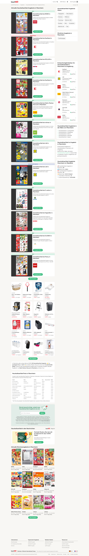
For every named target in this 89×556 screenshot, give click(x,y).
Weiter (42, 413)
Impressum (53, 554)
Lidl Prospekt (47, 545)
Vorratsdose (71, 23)
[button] (33, 22)
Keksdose (60, 16)
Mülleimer (67, 16)
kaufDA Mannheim (15, 4)
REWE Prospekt (31, 545)
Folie (67, 26)
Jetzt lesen (38, 442)
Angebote (22, 4)
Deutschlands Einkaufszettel (68, 542)
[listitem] (16, 291)
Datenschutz (59, 554)
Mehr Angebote (33, 358)
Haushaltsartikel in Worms (65, 133)
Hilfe (49, 554)
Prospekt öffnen (38, 31)
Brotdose (60, 23)
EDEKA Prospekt (31, 542)
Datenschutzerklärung (45, 420)
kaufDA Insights (65, 543)
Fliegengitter (61, 13)
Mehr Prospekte (33, 278)
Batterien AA (61, 26)
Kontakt (64, 554)
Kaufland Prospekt (32, 543)
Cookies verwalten (74, 554)
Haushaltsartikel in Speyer (65, 137)
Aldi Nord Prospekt (49, 542)
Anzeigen (74, 4)
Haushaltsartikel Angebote (63, 152)
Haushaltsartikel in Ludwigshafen (66, 130)
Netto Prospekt (48, 543)
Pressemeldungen (65, 547)
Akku (66, 23)
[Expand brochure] (21, 23)
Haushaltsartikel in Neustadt (65, 135)
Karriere (12, 545)
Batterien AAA (68, 20)
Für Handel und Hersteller (16, 543)
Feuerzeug (60, 20)
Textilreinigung (61, 38)
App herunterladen (66, 545)
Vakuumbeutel (69, 13)
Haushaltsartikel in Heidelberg (66, 132)
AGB (68, 554)
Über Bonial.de (14, 542)
